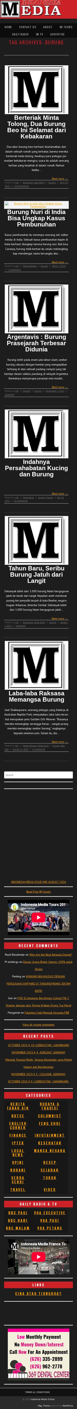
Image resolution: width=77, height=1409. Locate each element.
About (47, 27)
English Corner (18, 1125)
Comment (9, 394)
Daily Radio (20, 34)
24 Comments (21, 500)
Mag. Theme (44, 1405)
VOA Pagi (49, 1220)
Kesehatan (50, 1142)
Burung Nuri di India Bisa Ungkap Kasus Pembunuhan (36, 218)
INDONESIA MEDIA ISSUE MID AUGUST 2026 (38, 882)
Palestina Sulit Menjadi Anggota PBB (47, 1012)
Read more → (60, 178)
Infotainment (50, 1135)
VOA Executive (50, 1212)
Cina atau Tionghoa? (38, 1293)
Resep (49, 1162)
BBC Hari (18, 1220)
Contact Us (27, 27)
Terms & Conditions (37, 1392)
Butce (18, 1115)
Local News (39, 182)
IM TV (39, 34)
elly (17, 182)
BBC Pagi (18, 1212)
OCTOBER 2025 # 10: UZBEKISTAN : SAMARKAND (38, 1045)
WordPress (68, 1405)
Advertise (57, 34)
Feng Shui (50, 1123)
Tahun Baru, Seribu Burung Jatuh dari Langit (36, 574)
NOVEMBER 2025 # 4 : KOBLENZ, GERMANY (38, 1052)
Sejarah (26, 391)
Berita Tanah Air (18, 1106)
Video (50, 1189)
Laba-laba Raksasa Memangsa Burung (36, 696)
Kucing (49, 497)
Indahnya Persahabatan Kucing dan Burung (36, 468)
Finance (18, 1135)
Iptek (18, 1142)
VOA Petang (49, 1228)
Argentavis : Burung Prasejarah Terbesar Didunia (36, 343)
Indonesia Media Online (43, 1399)
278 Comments (21, 186)
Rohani (18, 1170)
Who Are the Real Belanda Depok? (50, 954)
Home (8, 27)
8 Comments (38, 749)
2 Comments (14, 269)
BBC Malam (18, 1228)
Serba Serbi (28, 497)
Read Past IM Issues (38, 891)
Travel (18, 1189)
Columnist (50, 1115)
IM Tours (66, 27)
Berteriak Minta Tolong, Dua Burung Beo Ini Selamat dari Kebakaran (36, 127)
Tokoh (50, 1177)
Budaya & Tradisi (50, 1106)
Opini (18, 1162)
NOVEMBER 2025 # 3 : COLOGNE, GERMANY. (38, 1074)
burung (52, 182)
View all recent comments (38, 1024)
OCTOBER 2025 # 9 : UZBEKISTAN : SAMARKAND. (38, 1081)
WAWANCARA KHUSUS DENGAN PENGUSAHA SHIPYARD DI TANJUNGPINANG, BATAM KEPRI (38, 983)
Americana (28, 182)
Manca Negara (30, 266)
